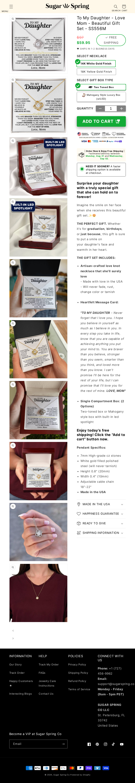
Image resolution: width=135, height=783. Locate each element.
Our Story (15, 664)
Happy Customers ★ (21, 683)
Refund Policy (77, 681)
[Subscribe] (63, 744)
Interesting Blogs (20, 693)
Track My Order (49, 664)
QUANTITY (85, 108)
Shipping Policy (78, 672)
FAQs (42, 672)
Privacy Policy (77, 664)
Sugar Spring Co (61, 775)
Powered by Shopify (80, 775)
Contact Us (46, 693)
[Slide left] (13, 631)
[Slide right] (13, 638)
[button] (11, 6)
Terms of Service (79, 689)
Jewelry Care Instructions (47, 683)
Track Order (17, 672)
